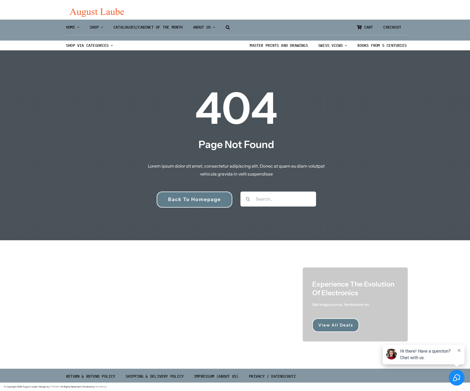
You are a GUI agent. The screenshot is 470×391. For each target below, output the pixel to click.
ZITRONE (54, 386)
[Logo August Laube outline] (97, 10)
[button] (228, 27)
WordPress (101, 386)
